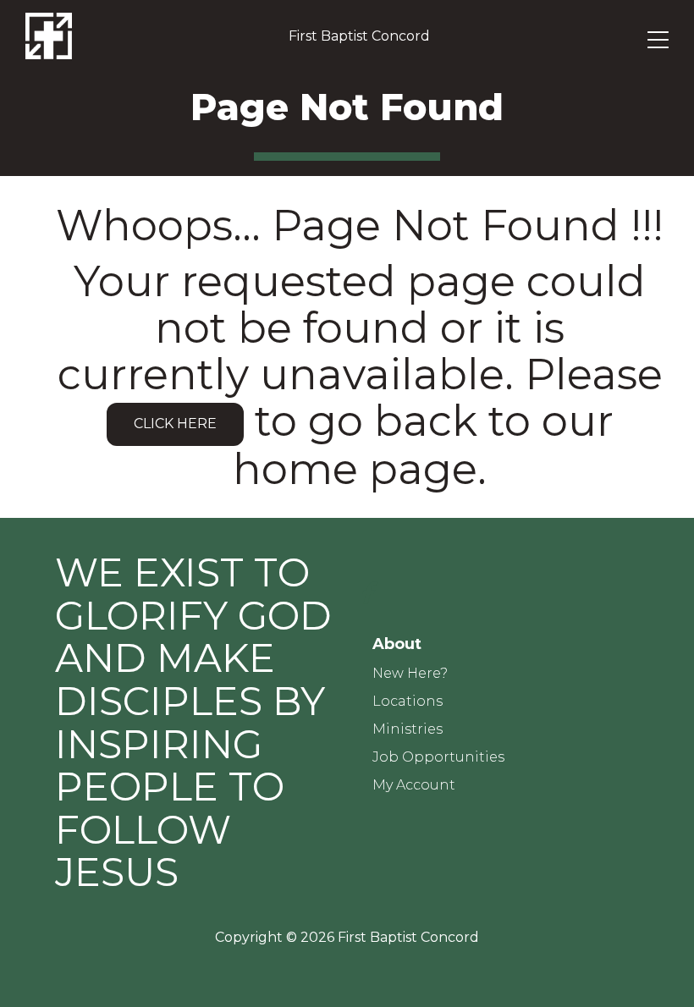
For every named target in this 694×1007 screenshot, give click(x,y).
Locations (407, 701)
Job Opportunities (438, 757)
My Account (413, 785)
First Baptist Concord (359, 36)
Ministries (407, 729)
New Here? (410, 673)
